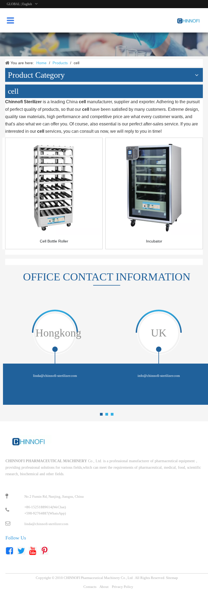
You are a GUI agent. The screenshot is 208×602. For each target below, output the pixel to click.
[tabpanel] (55, 357)
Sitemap (172, 578)
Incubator (154, 241)
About (104, 587)
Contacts (89, 587)
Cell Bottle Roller (54, 241)
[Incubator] (154, 188)
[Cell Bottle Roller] (54, 188)
